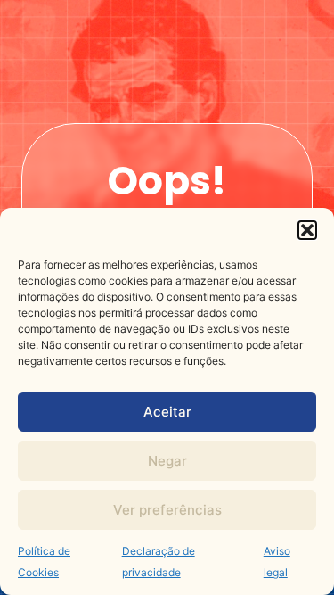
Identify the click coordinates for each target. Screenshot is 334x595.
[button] (307, 230)
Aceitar (167, 411)
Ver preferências (167, 509)
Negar (167, 460)
